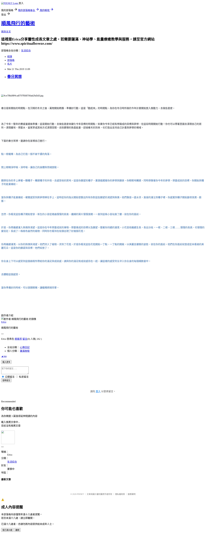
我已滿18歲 (7, 530)
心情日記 (25, 347)
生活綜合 (26, 50)
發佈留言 (6, 380)
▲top (4, 356)
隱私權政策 (120, 494)
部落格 (10, 60)
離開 (17, 530)
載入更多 (6, 362)
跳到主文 (6, 31)
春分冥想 (14, 77)
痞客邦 (18, 339)
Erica (3, 322)
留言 (24, 339)
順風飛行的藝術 (18, 23)
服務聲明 (132, 494)
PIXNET (80, 494)
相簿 (9, 56)
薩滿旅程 (25, 351)
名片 (9, 64)
